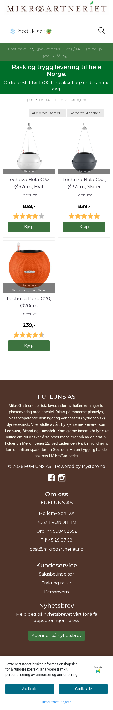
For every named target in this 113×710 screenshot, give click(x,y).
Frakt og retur (56, 583)
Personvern (56, 591)
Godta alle (83, 689)
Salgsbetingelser (56, 574)
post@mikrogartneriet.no (56, 549)
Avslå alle (29, 689)
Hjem (28, 100)
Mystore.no (93, 466)
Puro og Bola (79, 100)
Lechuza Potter (51, 100)
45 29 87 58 (60, 540)
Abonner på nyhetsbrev (57, 635)
